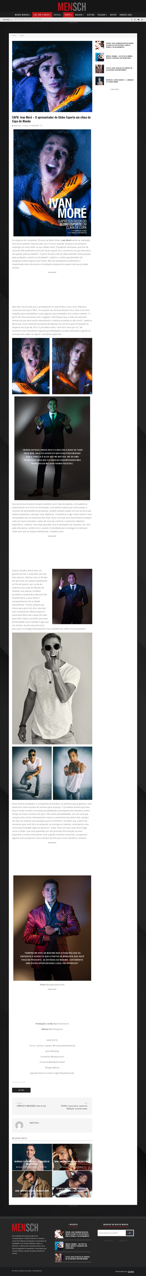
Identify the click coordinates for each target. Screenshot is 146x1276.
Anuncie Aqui (126, 14)
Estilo (57, 14)
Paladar (101, 14)
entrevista (16, 1082)
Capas (26, 126)
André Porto (17, 125)
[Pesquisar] (129, 1233)
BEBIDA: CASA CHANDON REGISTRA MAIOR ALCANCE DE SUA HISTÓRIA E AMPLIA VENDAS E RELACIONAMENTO (48, 19)
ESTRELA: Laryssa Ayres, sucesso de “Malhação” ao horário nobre (74, 1106)
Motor (113, 14)
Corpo (68, 14)
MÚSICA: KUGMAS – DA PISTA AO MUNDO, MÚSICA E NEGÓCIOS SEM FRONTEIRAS (119, 57)
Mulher (78, 14)
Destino (91, 14)
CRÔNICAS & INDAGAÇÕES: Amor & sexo (31, 1104)
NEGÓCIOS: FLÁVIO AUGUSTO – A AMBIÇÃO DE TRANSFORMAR (120, 81)
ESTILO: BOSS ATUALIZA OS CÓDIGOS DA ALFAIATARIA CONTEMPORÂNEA (119, 69)
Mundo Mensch (22, 14)
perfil (24, 1082)
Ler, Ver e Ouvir (41, 14)
